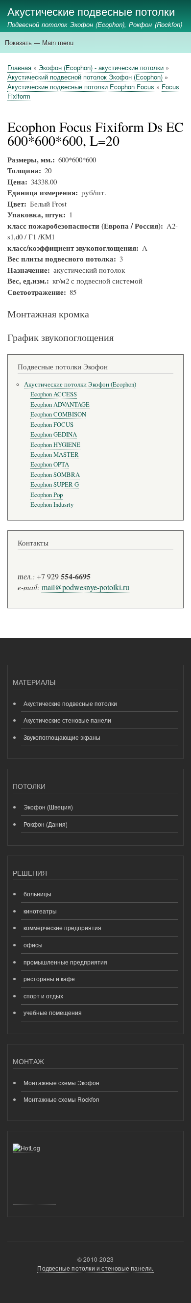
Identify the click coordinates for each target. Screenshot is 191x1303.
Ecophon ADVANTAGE (60, 404)
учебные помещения (53, 1012)
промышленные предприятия (65, 962)
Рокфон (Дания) (46, 824)
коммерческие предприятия (62, 927)
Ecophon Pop (46, 495)
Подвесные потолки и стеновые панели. (95, 1268)
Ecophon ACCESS (53, 394)
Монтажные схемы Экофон (61, 1082)
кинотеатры (40, 911)
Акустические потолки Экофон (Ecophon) (80, 384)
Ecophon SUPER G (54, 484)
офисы (33, 944)
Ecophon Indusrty (51, 504)
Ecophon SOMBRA (55, 474)
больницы (37, 893)
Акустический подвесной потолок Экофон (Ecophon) (85, 76)
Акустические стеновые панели (67, 720)
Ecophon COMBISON (58, 414)
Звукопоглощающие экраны (62, 737)
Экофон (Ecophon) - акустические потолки (101, 67)
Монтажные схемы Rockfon (61, 1099)
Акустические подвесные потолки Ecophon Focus (80, 86)
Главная (19, 67)
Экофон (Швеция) (48, 807)
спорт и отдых (43, 995)
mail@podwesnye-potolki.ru (85, 587)
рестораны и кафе (49, 978)
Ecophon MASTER (54, 454)
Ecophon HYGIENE (55, 445)
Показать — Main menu (39, 42)
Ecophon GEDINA (53, 434)
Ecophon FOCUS (51, 424)
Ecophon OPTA (49, 464)
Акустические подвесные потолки (91, 11)
